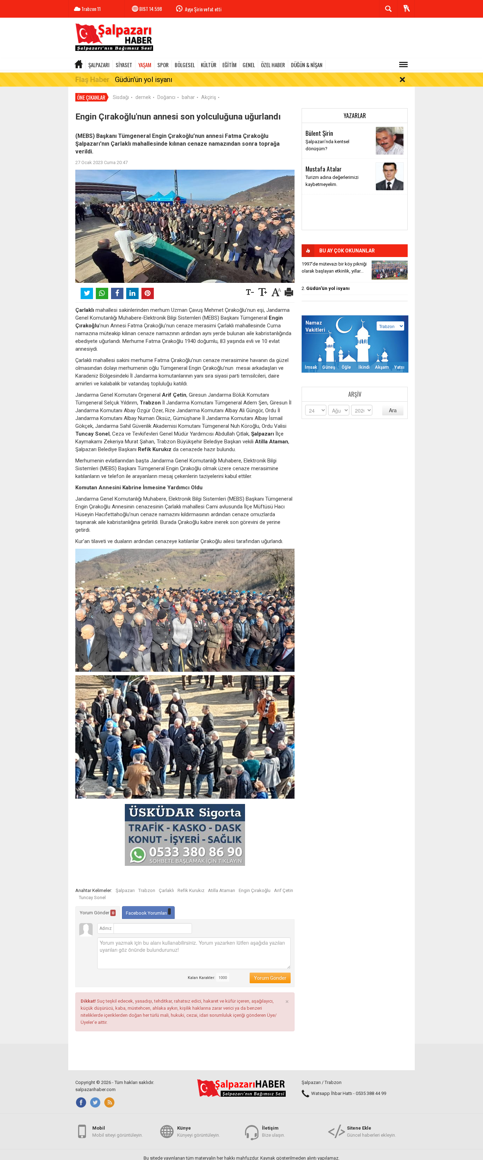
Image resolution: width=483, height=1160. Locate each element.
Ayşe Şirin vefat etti (203, 9)
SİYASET (124, 65)
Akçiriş (208, 97)
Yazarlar (355, 115)
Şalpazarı (125, 890)
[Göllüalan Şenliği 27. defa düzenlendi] (390, 270)
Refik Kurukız (191, 890)
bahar (188, 97)
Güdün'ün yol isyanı (143, 79)
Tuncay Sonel (92, 897)
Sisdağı (121, 97)
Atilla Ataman (221, 890)
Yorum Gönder (97, 912)
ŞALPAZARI (99, 65)
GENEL (249, 65)
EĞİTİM (229, 65)
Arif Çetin (283, 890)
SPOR (163, 65)
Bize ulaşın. (273, 1131)
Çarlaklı (166, 890)
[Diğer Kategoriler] (403, 64)
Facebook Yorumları (147, 913)
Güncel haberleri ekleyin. (371, 1131)
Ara (393, 410)
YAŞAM (144, 65)
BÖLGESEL (185, 65)
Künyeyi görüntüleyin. (198, 1131)
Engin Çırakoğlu (254, 890)
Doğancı (166, 97)
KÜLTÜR (208, 65)
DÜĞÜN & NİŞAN (306, 65)
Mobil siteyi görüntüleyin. (117, 1131)
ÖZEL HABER (273, 65)
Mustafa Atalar (323, 168)
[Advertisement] (286, 39)
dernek (143, 97)
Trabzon (146, 890)
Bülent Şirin (319, 133)
